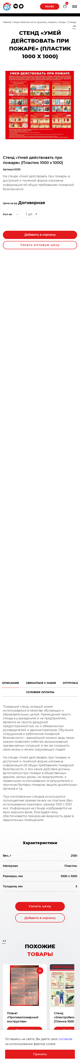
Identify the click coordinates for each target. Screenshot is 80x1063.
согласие (65, 1039)
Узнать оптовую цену (40, 245)
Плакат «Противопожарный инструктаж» (22, 1017)
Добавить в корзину (40, 234)
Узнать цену (40, 906)
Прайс (49, 6)
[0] (65, 7)
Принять (40, 1054)
